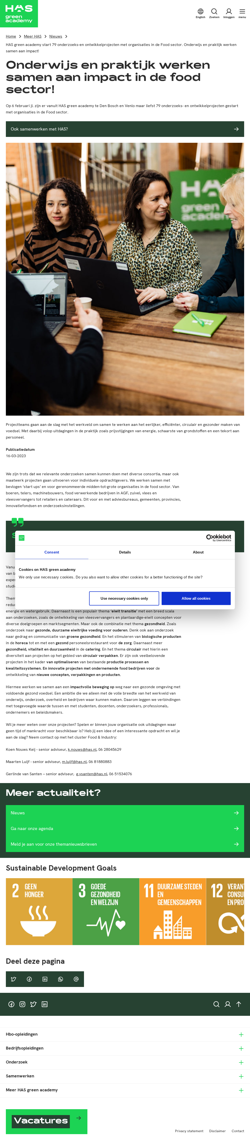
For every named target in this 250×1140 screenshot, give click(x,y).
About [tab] (198, 552)
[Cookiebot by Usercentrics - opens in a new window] (209, 538)
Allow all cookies (196, 598)
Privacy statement (189, 1131)
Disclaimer (217, 1131)
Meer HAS (33, 36)
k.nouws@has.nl (82, 749)
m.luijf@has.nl (74, 761)
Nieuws (55, 36)
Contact (238, 1131)
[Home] (19, 13)
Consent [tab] (51, 552)
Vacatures (41, 1122)
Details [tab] (125, 552)
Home (11, 36)
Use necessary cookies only (124, 598)
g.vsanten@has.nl (91, 773)
